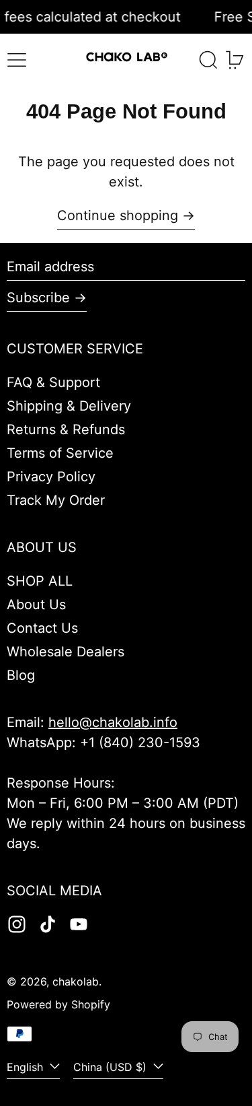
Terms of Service (60, 453)
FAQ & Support (53, 382)
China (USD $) (111, 1067)
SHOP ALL (40, 581)
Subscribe (38, 297)
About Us (36, 604)
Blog (21, 675)
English (26, 1067)
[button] (208, 59)
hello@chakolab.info (112, 722)
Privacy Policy (51, 477)
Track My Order (56, 500)
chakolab (75, 981)
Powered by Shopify (58, 1004)
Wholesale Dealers (65, 652)
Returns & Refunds (66, 429)
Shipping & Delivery (69, 406)
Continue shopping (117, 215)
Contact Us (42, 628)
